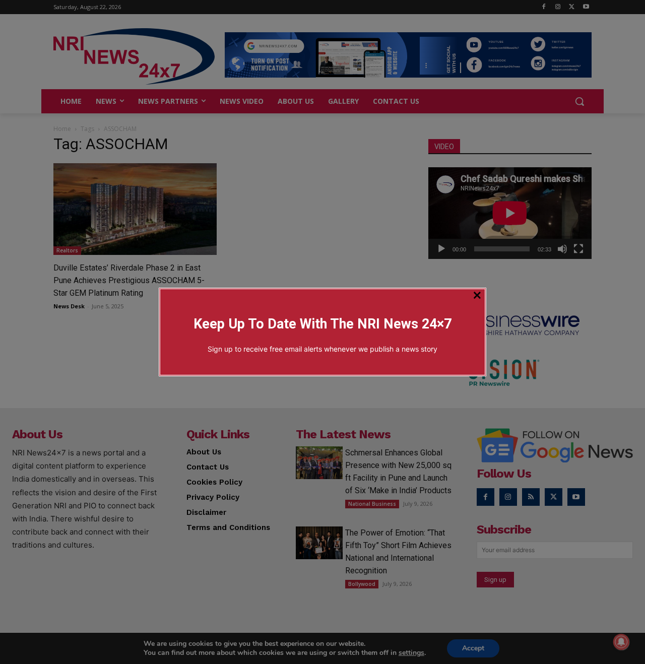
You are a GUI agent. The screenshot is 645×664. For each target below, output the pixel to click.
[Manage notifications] (621, 642)
